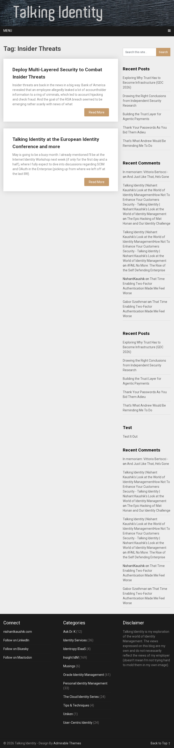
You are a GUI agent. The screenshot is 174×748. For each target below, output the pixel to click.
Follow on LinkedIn (16, 640)
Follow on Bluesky (16, 649)
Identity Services (75, 640)
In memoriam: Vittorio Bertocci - (145, 172)
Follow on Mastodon (17, 657)
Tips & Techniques (76, 705)
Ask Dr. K (69, 631)
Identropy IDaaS (74, 649)
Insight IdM (71, 657)
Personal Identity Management (85, 683)
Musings (69, 666)
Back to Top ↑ (161, 743)
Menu (7, 30)
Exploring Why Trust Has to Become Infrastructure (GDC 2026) (143, 82)
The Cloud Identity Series (81, 697)
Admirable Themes (67, 743)
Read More (96, 112)
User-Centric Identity (77, 722)
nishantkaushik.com (17, 631)
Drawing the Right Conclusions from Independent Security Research (144, 100)
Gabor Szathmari (135, 302)
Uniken (68, 714)
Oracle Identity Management (83, 675)
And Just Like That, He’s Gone (148, 177)
